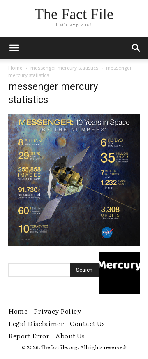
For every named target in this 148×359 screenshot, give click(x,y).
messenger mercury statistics (64, 67)
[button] (136, 48)
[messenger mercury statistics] (74, 243)
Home (15, 67)
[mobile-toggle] (14, 48)
